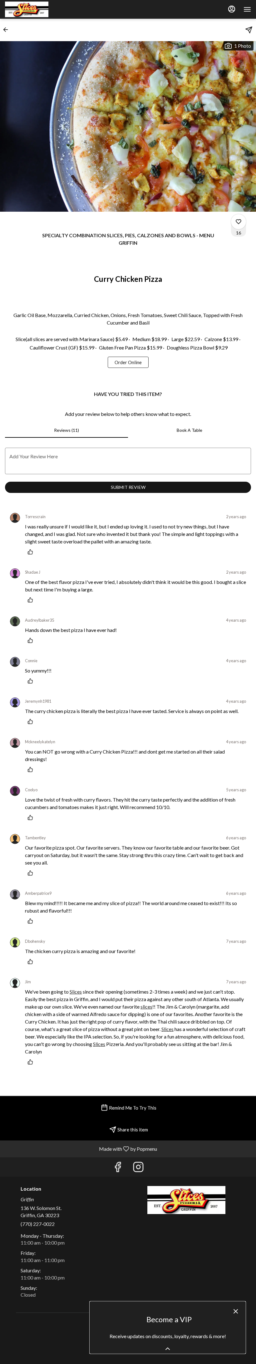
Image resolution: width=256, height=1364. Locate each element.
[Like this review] (32, 552)
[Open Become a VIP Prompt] (167, 1348)
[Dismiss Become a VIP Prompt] (235, 1311)
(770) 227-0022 (38, 1224)
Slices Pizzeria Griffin (186, 1200)
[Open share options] (249, 30)
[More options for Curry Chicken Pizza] (238, 221)
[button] (7, 30)
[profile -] (231, 9)
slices (146, 1007)
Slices (76, 992)
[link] (128, 362)
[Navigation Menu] (247, 9)
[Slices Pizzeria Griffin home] (33, 9)
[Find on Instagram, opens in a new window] (138, 1168)
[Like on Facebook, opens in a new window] (117, 1168)
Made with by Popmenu (81, 1149)
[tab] (66, 430)
